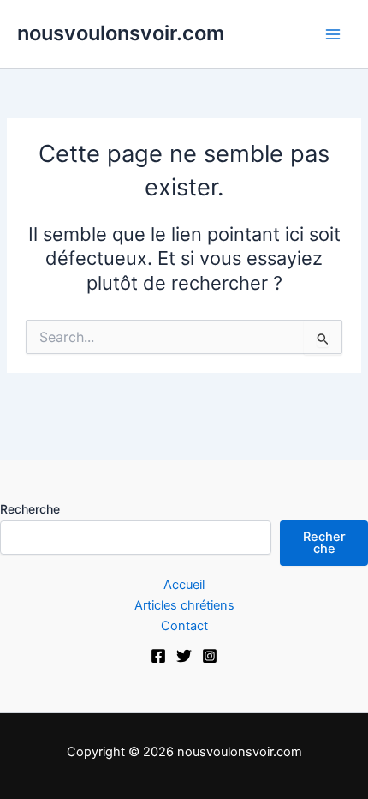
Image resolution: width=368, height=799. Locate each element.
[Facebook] (158, 656)
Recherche (30, 509)
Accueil (184, 584)
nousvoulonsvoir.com (120, 33)
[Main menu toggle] (333, 34)
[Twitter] (184, 656)
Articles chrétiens (184, 605)
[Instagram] (209, 656)
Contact (184, 626)
